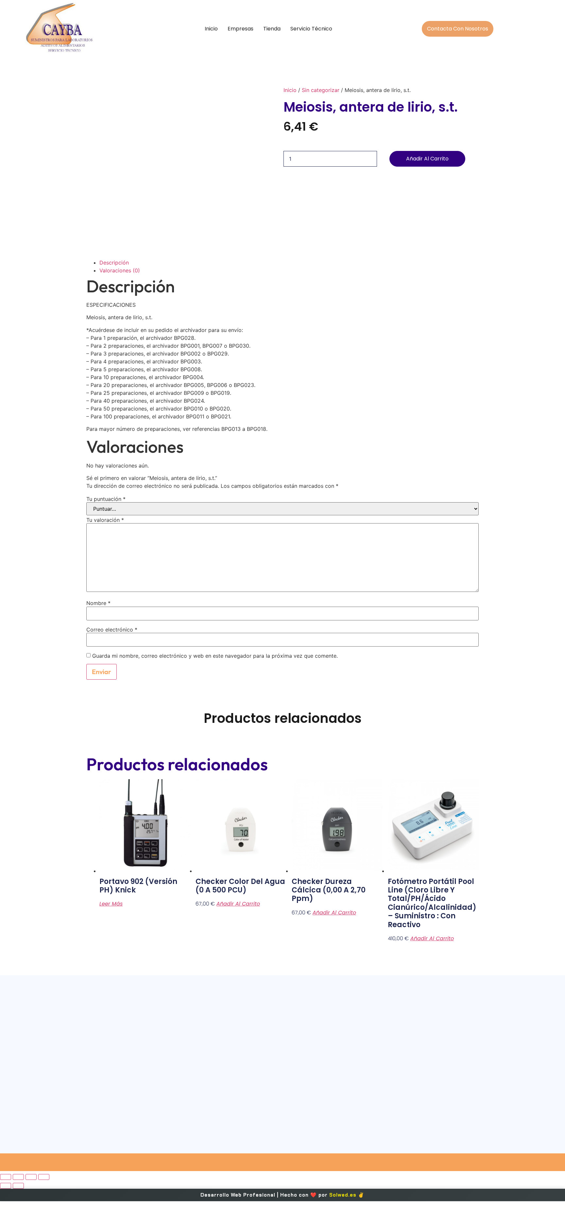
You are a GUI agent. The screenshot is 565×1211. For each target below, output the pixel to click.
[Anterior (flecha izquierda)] (5, 1186)
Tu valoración (105, 520)
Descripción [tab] (114, 262)
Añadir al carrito (427, 158)
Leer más (111, 904)
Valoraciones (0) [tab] (119, 270)
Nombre (98, 603)
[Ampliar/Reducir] (5, 1177)
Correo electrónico (111, 629)
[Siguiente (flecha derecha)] (18, 1186)
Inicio (211, 28)
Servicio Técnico (311, 28)
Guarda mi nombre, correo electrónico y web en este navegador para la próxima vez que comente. (215, 655)
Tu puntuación (106, 499)
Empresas (240, 28)
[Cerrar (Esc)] (43, 1177)
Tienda (272, 28)
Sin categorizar (320, 90)
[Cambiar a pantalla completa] (18, 1177)
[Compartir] (31, 1177)
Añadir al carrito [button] (238, 904)
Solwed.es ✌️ (347, 1195)
